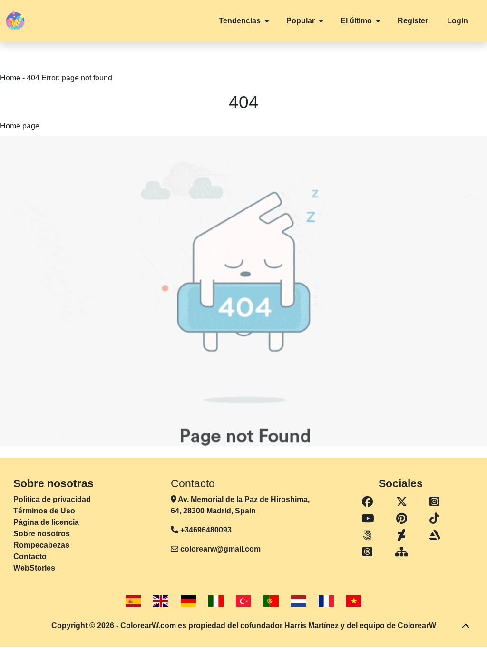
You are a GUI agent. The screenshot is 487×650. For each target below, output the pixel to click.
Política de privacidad (52, 499)
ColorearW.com (148, 625)
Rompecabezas (41, 545)
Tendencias (240, 21)
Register (413, 21)
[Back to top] (465, 626)
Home (10, 78)
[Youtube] (367, 519)
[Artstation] (435, 535)
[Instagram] (435, 502)
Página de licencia (46, 522)
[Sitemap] (402, 552)
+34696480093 (205, 530)
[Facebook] (367, 502)
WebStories (34, 568)
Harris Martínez (311, 625)
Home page (19, 126)
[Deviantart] (402, 535)
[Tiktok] (435, 519)
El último (356, 21)
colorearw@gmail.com (220, 549)
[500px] (367, 535)
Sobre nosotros (41, 534)
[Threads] (367, 552)
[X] (402, 502)
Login (457, 21)
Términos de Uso (44, 511)
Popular (300, 21)
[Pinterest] (402, 519)
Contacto (30, 556)
